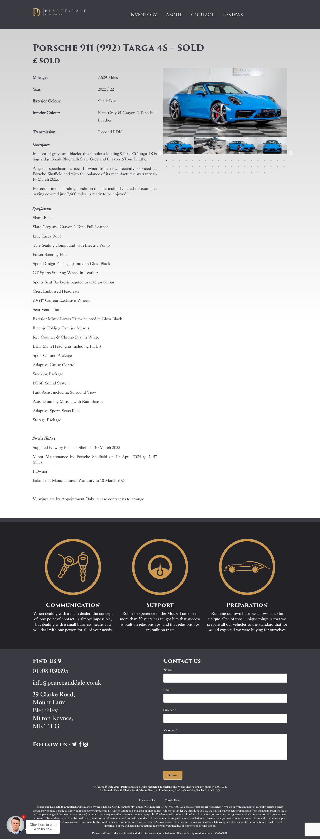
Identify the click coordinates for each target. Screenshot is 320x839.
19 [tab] (284, 160)
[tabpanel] (178, 153)
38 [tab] (284, 167)
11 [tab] (232, 160)
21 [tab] (173, 167)
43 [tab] (206, 173)
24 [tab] (192, 167)
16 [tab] (264, 160)
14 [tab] (251, 160)
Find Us (45, 661)
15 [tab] (258, 160)
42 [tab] (199, 173)
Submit (173, 775)
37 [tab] (277, 167)
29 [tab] (225, 167)
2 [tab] (173, 160)
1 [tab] (166, 160)
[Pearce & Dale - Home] (62, 12)
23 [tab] (186, 167)
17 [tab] (271, 160)
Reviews (233, 15)
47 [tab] (232, 173)
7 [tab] (206, 160)
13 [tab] (245, 160)
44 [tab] (212, 173)
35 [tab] (264, 167)
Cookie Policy (173, 800)
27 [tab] (212, 167)
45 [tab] (219, 173)
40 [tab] (186, 173)
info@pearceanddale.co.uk (67, 682)
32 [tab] (245, 167)
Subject (169, 710)
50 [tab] (251, 173)
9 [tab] (219, 160)
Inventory (143, 15)
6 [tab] (199, 160)
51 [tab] (258, 173)
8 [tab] (212, 160)
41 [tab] (192, 173)
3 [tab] (179, 160)
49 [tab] (245, 173)
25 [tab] (199, 167)
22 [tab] (179, 167)
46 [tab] (225, 173)
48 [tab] (238, 173)
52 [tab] (264, 173)
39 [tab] (179, 173)
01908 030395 (50, 671)
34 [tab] (258, 167)
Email (168, 690)
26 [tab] (206, 167)
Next (290, 153)
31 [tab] (238, 167)
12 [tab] (238, 160)
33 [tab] (251, 167)
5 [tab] (192, 160)
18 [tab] (277, 160)
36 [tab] (271, 167)
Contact (202, 15)
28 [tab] (219, 167)
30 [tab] (232, 167)
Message (170, 730)
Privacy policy (147, 800)
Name (168, 670)
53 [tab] (271, 173)
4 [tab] (186, 160)
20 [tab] (166, 167)
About (174, 15)
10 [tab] (225, 160)
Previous (160, 153)
